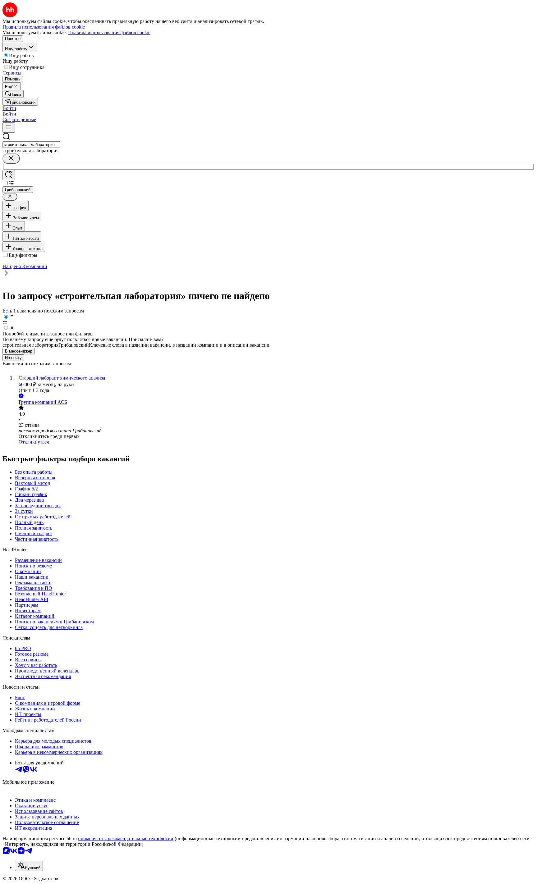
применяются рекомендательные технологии (125, 838)
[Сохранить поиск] (8, 175)
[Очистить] (11, 158)
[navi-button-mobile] (8, 127)
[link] (13, 94)
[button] (9, 108)
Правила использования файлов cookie (109, 32)
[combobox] (31, 144)
